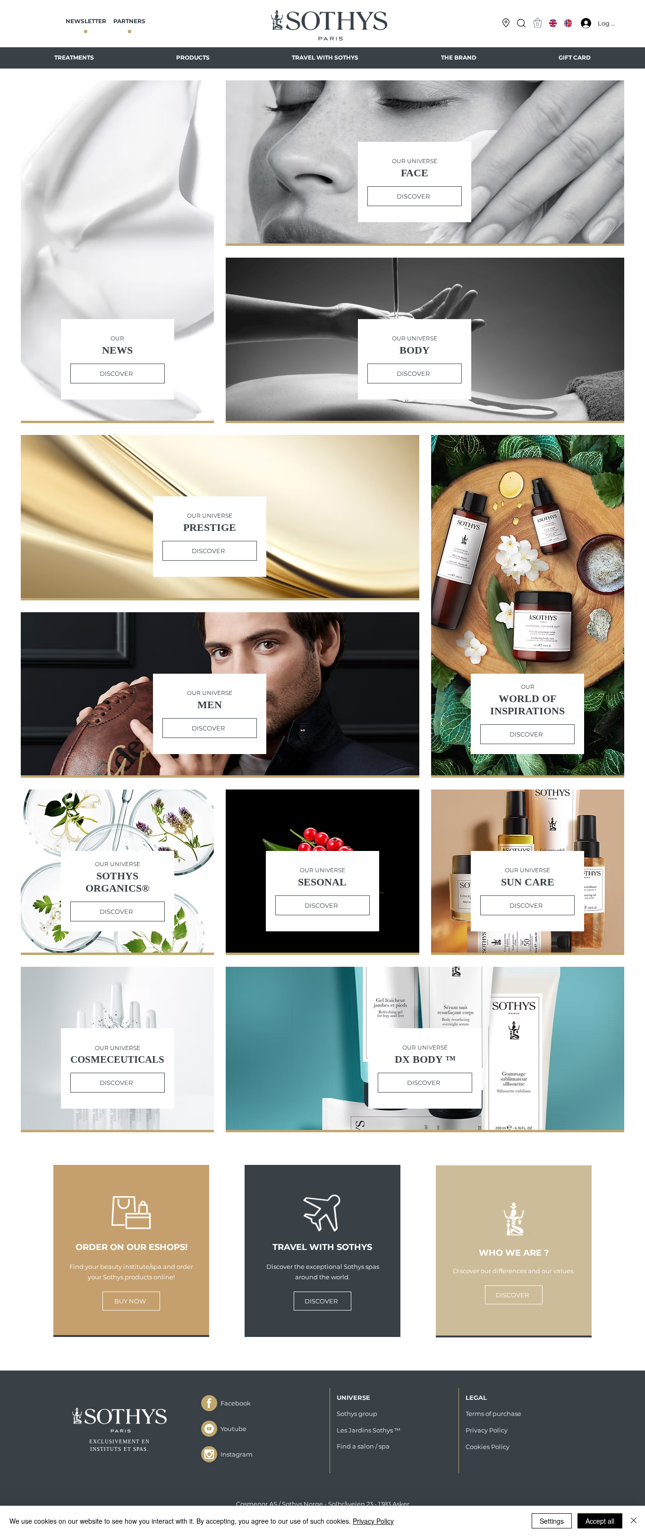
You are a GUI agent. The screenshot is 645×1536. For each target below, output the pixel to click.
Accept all (600, 1521)
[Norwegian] (568, 23)
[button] (521, 23)
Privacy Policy (373, 1521)
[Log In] (583, 23)
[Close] (209, 1403)
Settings (552, 1521)
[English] (553, 23)
